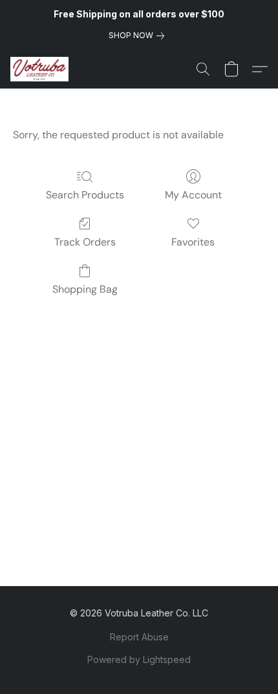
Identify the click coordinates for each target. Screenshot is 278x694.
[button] (41, 69)
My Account (193, 195)
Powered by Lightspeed (139, 659)
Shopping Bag (85, 289)
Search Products (85, 195)
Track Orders (85, 242)
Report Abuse (139, 636)
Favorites (193, 242)
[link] (139, 35)
